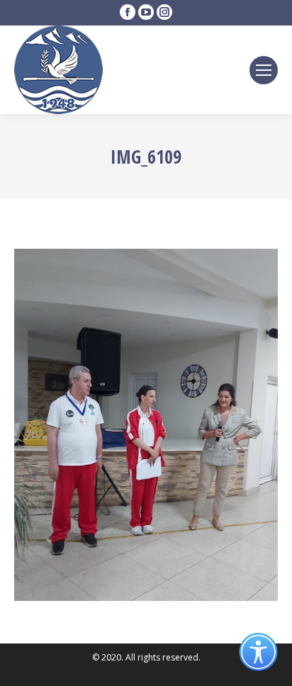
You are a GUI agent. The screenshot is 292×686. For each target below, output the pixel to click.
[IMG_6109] (146, 425)
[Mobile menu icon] (263, 70)
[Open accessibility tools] (258, 652)
